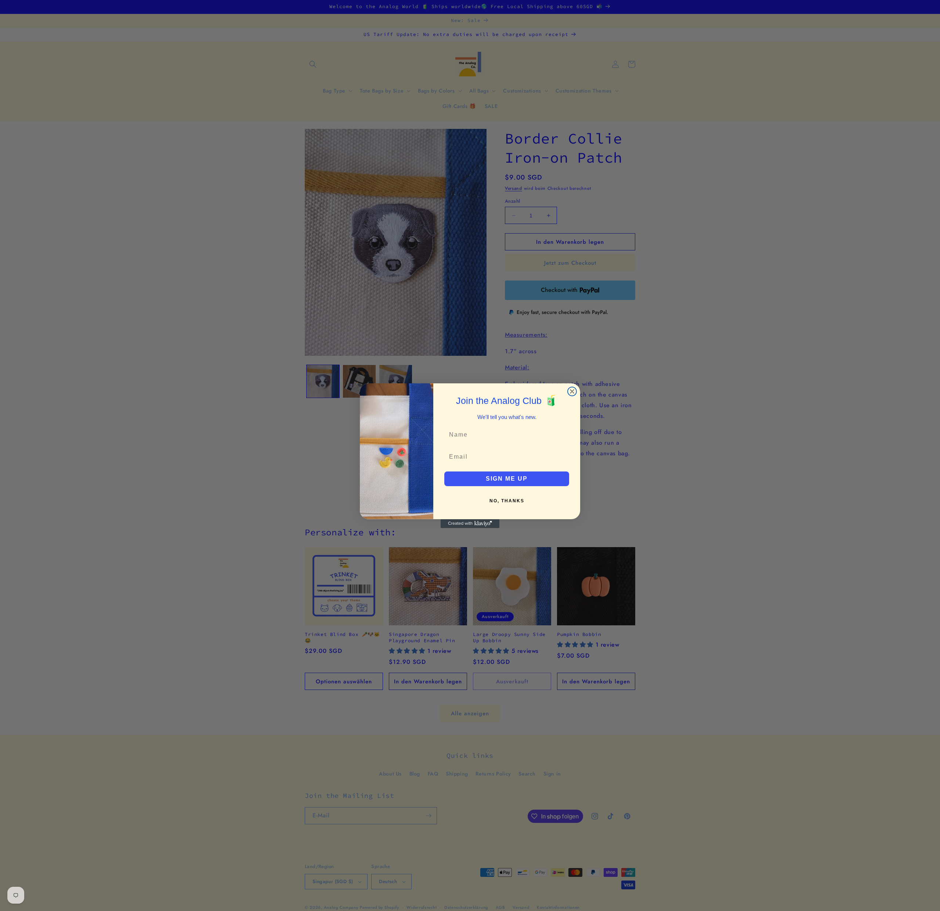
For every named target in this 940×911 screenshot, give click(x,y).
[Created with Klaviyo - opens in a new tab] (470, 523)
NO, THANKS (506, 500)
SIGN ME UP (507, 479)
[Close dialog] (572, 391)
